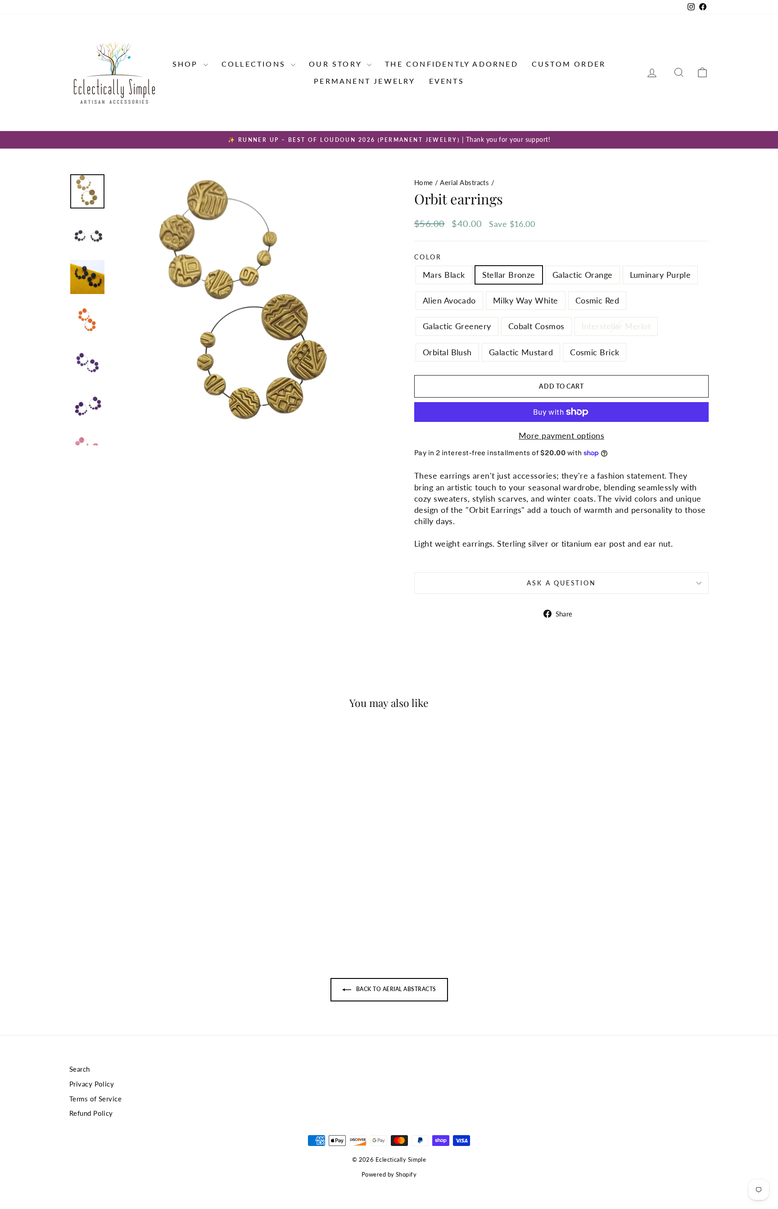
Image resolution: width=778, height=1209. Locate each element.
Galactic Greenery (457, 326)
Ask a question (561, 583)
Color (428, 257)
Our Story (337, 63)
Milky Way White (525, 300)
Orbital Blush (447, 352)
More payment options (561, 435)
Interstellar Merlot (616, 326)
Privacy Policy (91, 1084)
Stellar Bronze (508, 275)
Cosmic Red (597, 300)
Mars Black (444, 275)
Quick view (145, 873)
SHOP (186, 63)
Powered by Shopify (389, 1174)
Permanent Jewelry (364, 81)
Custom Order (569, 63)
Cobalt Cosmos (536, 326)
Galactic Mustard (521, 352)
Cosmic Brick (594, 352)
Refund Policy (91, 1113)
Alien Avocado (449, 300)
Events (446, 81)
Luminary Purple (660, 275)
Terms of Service (95, 1099)
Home (423, 182)
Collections (255, 63)
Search (79, 1069)
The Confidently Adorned (451, 63)
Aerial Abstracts (464, 182)
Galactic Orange (582, 275)
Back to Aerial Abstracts (395, 989)
